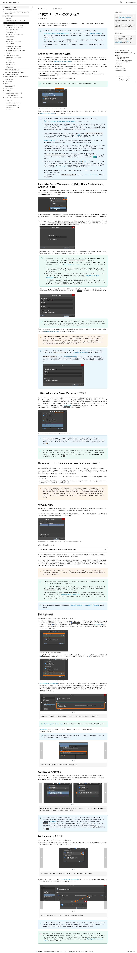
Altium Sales (117, 28)
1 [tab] (72, 712)
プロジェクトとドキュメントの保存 (14, 34)
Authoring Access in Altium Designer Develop (63, 121)
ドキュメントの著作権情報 (12, 105)
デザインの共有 (9, 39)
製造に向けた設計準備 (10, 86)
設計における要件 (10, 43)
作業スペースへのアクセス (12, 23)
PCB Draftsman (8, 83)
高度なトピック (9, 67)
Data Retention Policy (61, 167)
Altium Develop (122, 17)
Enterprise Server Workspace (91, 605)
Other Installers (118, 41)
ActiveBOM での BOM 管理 (11, 74)
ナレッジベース (9, 110)
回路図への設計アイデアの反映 (12, 70)
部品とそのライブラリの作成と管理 (13, 93)
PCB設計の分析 (8, 81)
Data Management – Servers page (70, 594)
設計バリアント (9, 53)
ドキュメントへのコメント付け (13, 41)
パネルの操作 (9, 60)
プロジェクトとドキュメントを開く (14, 27)
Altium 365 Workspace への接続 (122, 50)
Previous (41, 702)
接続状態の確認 (118, 66)
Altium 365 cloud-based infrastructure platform (56, 33)
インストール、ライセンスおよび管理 (14, 97)
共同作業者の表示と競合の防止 (13, 46)
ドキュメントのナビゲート (12, 32)
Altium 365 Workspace (96, 33)
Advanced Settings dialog (91, 175)
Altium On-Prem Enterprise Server (53, 40)
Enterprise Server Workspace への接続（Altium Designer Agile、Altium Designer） (123, 54)
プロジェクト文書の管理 (12, 30)
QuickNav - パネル (10, 64)
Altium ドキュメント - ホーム (13, 107)
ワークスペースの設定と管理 (11, 95)
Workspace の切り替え (120, 68)
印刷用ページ (132, 951)
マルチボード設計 (9, 88)
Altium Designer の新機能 (11, 9)
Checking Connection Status (47, 113)
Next (105, 702)
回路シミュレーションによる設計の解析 (14, 72)
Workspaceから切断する (120, 70)
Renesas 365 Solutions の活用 (13, 48)
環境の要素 (8, 18)
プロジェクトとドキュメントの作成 (14, 25)
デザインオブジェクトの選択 (13, 55)
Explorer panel (48, 140)
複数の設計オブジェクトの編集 (13, 57)
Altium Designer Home (46, 8)
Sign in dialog (67, 405)
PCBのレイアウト (9, 79)
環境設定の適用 (118, 64)
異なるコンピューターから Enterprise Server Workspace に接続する (125, 61)
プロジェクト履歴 (10, 37)
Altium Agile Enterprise (124, 18)
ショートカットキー (10, 62)
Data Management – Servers (71, 264)
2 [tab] (74, 712)
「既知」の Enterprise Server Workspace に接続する (123, 58)
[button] (72, 549)
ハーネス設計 (8, 90)
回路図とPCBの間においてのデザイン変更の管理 (16, 76)
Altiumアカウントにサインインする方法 (15, 20)
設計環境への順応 (57, 8)
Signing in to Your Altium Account (63, 61)
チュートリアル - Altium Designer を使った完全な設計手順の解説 (17, 12)
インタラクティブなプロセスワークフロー (16, 50)
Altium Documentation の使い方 (13, 103)
